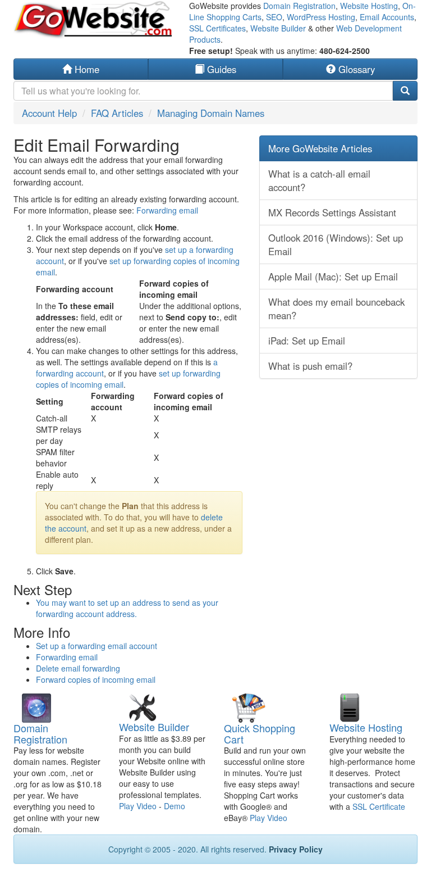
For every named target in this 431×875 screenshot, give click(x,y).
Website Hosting (369, 5)
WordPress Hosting (321, 16)
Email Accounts (387, 16)
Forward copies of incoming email (95, 679)
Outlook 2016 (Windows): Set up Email (335, 244)
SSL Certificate (378, 806)
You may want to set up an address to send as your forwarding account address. (127, 608)
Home (85, 69)
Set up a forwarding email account (96, 645)
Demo (174, 805)
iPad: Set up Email (306, 340)
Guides (220, 69)
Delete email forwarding (78, 668)
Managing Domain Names (210, 113)
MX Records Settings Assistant (332, 212)
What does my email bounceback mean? (336, 308)
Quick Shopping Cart (259, 733)
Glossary (355, 69)
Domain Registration (299, 5)
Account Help (49, 113)
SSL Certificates (217, 28)
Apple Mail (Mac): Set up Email (333, 276)
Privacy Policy (296, 849)
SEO (274, 16)
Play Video (138, 805)
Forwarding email (167, 210)
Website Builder (278, 28)
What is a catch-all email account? (319, 180)
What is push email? (310, 366)
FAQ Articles (117, 113)
